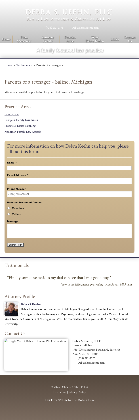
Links (115, 39)
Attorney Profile (48, 39)
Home (6, 39)
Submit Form (15, 244)
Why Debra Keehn (95, 39)
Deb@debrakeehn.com (85, 28)
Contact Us (130, 39)
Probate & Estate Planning (20, 126)
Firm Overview (24, 39)
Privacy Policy (77, 392)
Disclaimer (59, 392)
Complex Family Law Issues (21, 120)
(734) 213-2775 (55, 28)
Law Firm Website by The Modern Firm (69, 400)
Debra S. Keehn (31, 304)
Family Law (12, 114)
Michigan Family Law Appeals (23, 132)
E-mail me (18, 208)
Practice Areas (70, 39)
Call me (16, 214)
